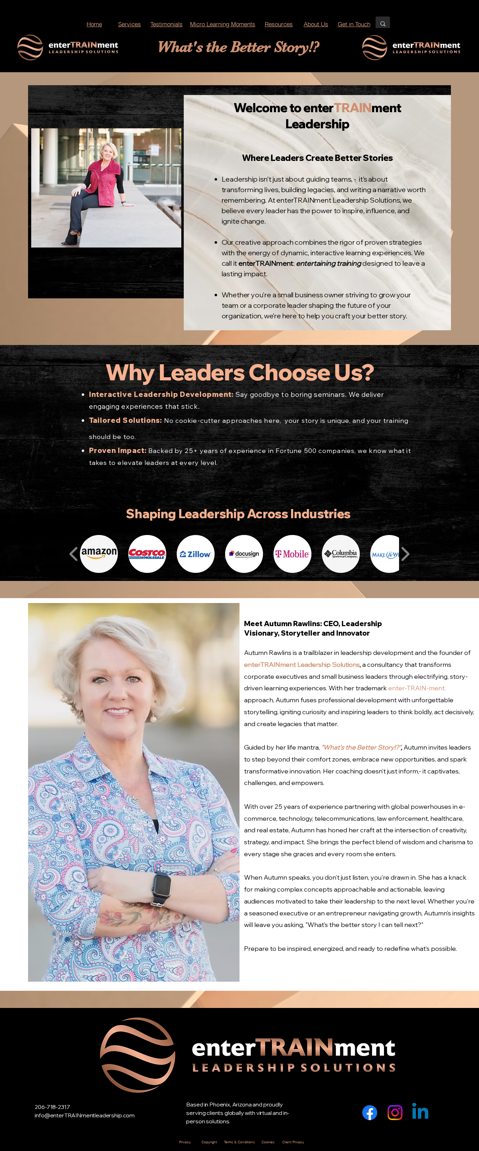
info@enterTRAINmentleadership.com (85, 1115)
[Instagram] (395, 1113)
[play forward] (405, 554)
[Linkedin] (420, 1113)
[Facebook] (370, 1113)
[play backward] (74, 554)
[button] (99, 554)
